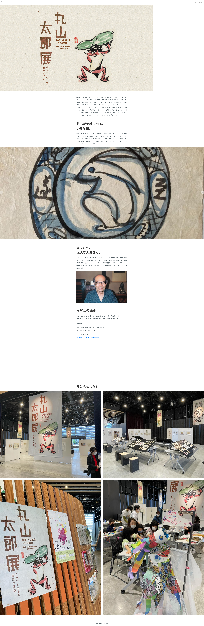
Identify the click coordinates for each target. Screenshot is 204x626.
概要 (196, 2)
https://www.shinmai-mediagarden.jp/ (88, 337)
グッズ (200, 2)
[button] (202, 192)
